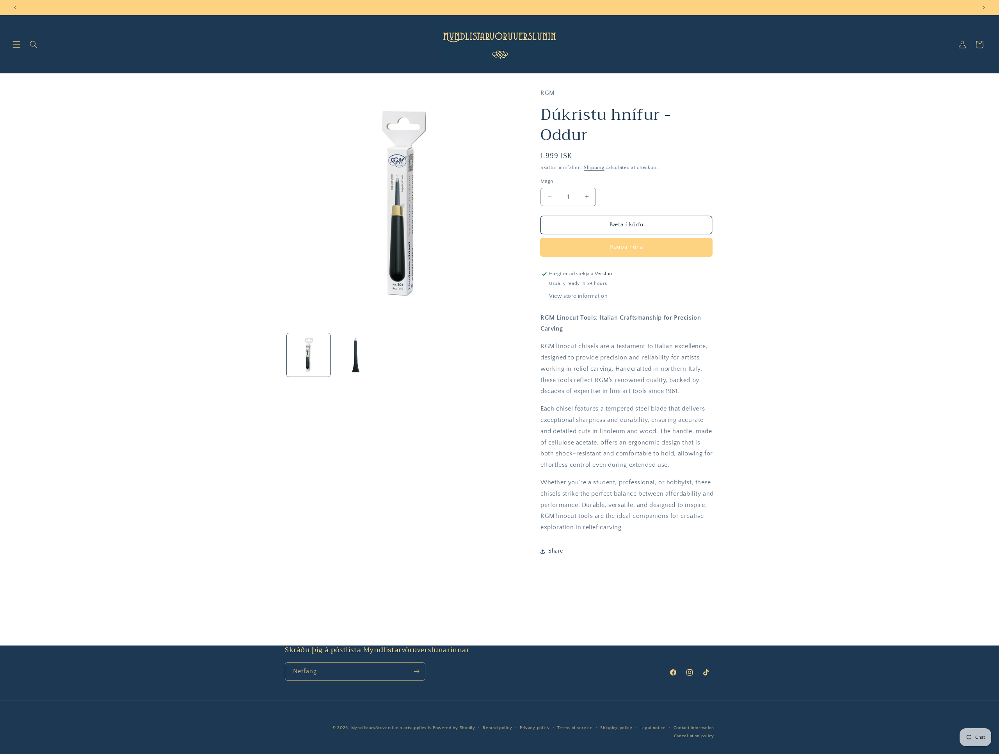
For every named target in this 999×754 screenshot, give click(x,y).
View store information (578, 296)
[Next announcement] (983, 7)
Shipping (594, 167)
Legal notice (653, 728)
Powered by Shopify (454, 728)
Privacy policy (535, 728)
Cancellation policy (694, 736)
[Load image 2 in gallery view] (355, 355)
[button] (16, 44)
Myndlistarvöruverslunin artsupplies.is (392, 728)
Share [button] (555, 551)
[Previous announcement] (15, 7)
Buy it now (626, 247)
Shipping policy (616, 728)
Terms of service (574, 728)
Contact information (694, 728)
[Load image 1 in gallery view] (308, 355)
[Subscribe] (416, 671)
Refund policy (497, 728)
